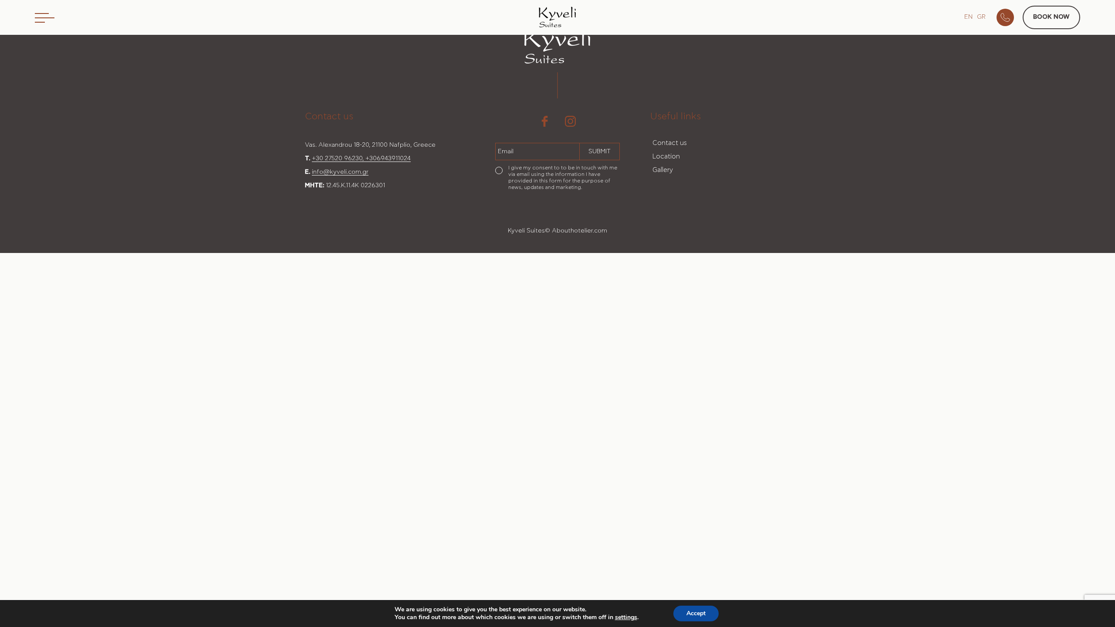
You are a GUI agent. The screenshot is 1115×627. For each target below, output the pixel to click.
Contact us (669, 143)
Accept (696, 613)
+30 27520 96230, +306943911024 (361, 158)
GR (981, 17)
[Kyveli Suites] (557, 18)
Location (666, 156)
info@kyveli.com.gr (340, 172)
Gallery (662, 170)
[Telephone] (1010, 17)
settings (626, 617)
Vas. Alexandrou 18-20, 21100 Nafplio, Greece (370, 145)
